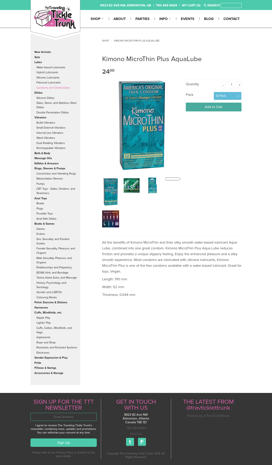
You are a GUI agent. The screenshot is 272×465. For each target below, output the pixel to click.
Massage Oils (43, 158)
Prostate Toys (44, 213)
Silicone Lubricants (48, 77)
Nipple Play (43, 317)
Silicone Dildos (45, 98)
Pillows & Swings (45, 368)
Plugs (39, 208)
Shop (96, 19)
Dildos (38, 92)
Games (40, 229)
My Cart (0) (191, 5)
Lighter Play (43, 322)
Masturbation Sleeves (49, 178)
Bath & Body (42, 153)
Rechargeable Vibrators (51, 148)
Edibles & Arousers (46, 163)
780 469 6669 (136, 428)
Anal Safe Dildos (46, 218)
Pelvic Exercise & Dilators (50, 302)
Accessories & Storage (48, 373)
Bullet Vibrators (45, 122)
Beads (40, 203)
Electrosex (42, 352)
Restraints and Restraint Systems (56, 347)
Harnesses (41, 307)
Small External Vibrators (51, 127)
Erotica (40, 234)
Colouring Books (46, 297)
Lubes (38, 62)
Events (187, 19)
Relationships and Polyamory (54, 267)
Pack (189, 94)
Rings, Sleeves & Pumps (49, 168)
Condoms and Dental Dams (53, 87)
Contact (231, 19)
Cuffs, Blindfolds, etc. (48, 312)
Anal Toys (40, 198)
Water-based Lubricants (50, 67)
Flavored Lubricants (48, 82)
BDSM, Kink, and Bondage (52, 272)
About (119, 19)
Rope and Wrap (46, 342)
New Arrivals (42, 52)
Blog (209, 19)
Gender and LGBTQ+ (49, 292)
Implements (43, 337)
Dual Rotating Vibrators (50, 143)
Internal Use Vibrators (49, 133)
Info (164, 19)
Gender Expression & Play (51, 357)
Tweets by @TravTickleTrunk (208, 415)
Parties (142, 19)
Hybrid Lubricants (47, 72)
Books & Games (44, 223)
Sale (37, 57)
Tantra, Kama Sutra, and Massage (56, 277)
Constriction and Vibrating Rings (56, 173)
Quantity (192, 84)
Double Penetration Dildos (52, 112)
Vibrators (40, 117)
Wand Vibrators (45, 138)
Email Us (136, 434)
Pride (37, 363)
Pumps (40, 183)
